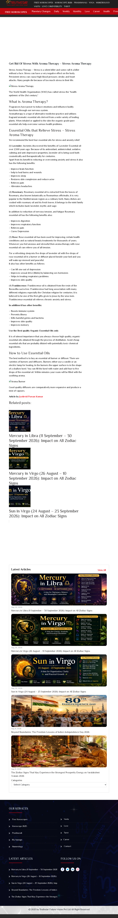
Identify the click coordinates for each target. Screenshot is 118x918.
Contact (67, 846)
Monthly (77, 11)
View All (102, 570)
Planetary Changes (41, 11)
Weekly (66, 11)
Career (96, 11)
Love (87, 11)
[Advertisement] (61, 41)
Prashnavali (80, 2)
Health (106, 11)
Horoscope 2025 (19, 826)
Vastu (37, 6)
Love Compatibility (52, 6)
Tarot (67, 6)
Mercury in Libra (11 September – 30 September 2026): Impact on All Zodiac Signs (51, 610)
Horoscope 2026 (63, 2)
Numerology (103, 2)
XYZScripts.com (73, 916)
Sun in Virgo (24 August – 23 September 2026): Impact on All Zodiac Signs (48, 691)
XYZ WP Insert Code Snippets (49, 916)
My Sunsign (17, 840)
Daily (56, 11)
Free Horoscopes (43, 2)
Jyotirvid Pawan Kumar (31, 396)
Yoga (91, 2)
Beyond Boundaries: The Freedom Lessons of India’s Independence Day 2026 (50, 732)
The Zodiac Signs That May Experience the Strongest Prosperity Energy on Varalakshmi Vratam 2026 (55, 774)
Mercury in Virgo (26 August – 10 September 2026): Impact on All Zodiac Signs (50, 651)
